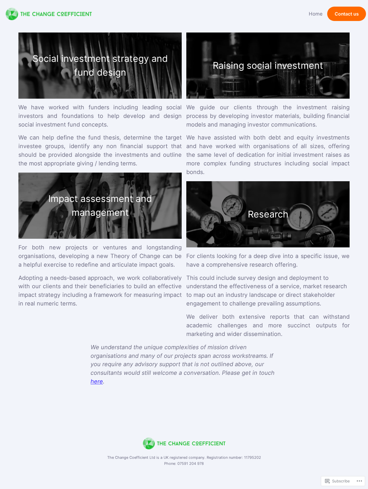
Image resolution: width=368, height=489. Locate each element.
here (97, 381)
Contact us (347, 14)
